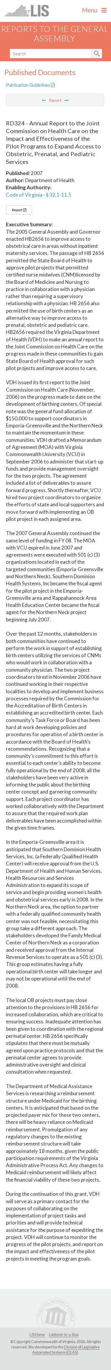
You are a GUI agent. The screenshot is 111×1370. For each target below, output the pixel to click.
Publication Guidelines (28, 85)
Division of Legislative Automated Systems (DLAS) (66, 1350)
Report (17, 210)
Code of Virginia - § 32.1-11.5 (38, 195)
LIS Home (37, 1334)
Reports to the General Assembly (55, 33)
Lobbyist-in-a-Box (63, 1334)
